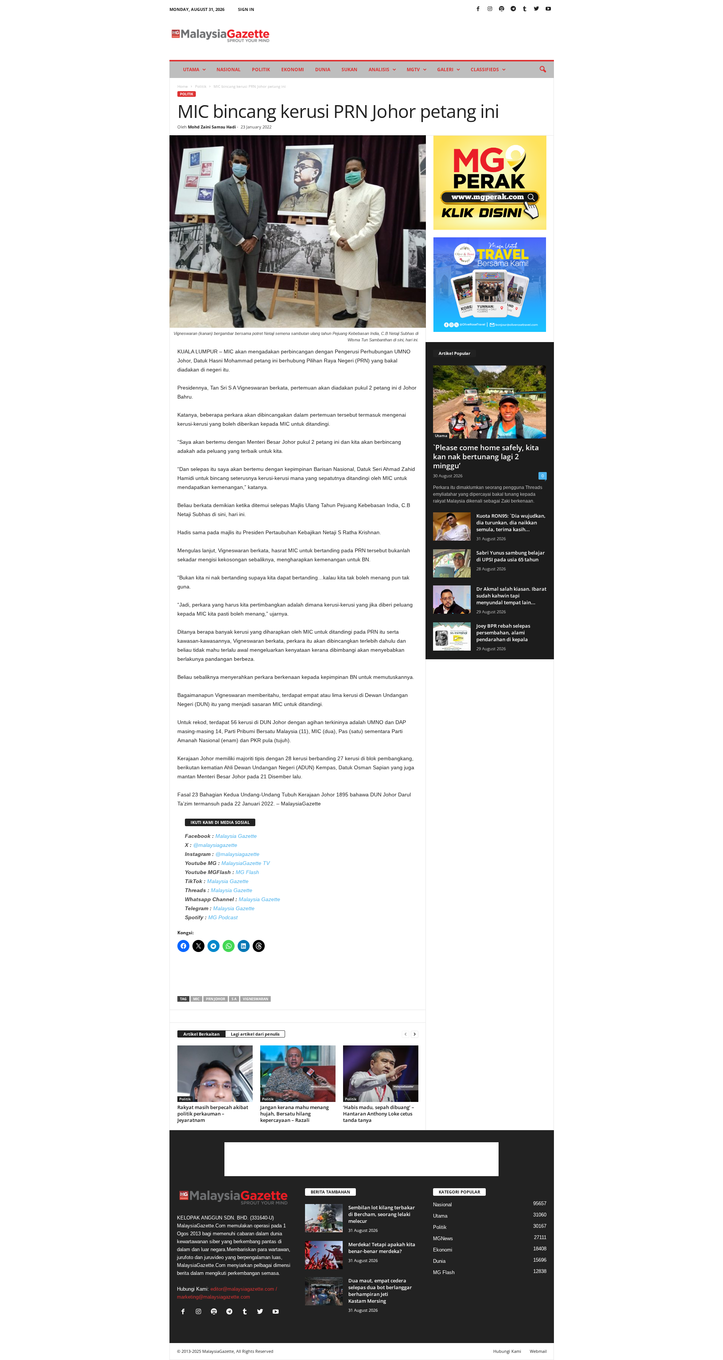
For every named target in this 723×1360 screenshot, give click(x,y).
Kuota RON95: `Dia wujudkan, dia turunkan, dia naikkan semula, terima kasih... (511, 522)
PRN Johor (215, 998)
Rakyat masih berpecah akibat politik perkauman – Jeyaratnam (212, 1113)
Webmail (538, 1351)
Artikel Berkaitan (201, 1034)
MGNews (443, 1238)
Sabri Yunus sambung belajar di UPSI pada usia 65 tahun (510, 556)
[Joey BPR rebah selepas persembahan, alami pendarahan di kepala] (452, 636)
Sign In (246, 9)
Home (182, 86)
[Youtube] (548, 9)
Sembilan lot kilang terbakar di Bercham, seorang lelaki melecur (381, 1214)
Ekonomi (292, 69)
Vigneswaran (255, 998)
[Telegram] (513, 9)
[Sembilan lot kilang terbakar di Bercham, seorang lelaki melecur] (324, 1218)
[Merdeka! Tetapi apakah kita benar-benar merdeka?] (324, 1255)
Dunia (322, 69)
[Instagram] (489, 9)
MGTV (413, 69)
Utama (191, 69)
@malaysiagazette (215, 845)
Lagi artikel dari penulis (255, 1034)
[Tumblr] (524, 9)
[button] (542, 69)
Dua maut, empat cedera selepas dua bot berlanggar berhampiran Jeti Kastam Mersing (380, 1290)
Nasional (229, 69)
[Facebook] (478, 9)
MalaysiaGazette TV (245, 863)
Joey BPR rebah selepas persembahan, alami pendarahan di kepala (503, 632)
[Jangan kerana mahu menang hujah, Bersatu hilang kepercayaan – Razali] (298, 1073)
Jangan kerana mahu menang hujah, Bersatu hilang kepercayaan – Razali (294, 1113)
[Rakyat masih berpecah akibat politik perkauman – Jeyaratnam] (215, 1073)
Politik (261, 69)
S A (234, 998)
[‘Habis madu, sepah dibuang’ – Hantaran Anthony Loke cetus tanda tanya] (380, 1073)
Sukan (349, 69)
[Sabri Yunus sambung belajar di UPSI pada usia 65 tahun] (452, 563)
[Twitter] (536, 9)
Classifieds (485, 69)
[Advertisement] (298, 976)
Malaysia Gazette (236, 836)
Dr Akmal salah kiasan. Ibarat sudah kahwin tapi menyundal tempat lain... (511, 595)
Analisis (379, 69)
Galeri (445, 69)
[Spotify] (501, 9)
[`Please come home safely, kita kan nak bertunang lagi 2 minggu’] (490, 402)
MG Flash (247, 872)
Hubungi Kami (507, 1351)
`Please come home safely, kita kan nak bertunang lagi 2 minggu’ (486, 457)
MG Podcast (223, 917)
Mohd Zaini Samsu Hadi (212, 127)
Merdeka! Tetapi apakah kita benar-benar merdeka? (381, 1248)
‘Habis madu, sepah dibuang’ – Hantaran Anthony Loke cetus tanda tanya (378, 1113)
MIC (196, 998)
